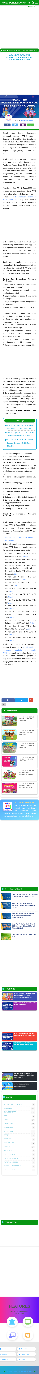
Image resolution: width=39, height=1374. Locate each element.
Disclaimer (5, 1359)
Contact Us (24, 1349)
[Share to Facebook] (8, 700)
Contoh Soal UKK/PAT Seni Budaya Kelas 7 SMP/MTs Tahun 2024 (26, 772)
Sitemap (4, 1354)
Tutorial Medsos (11, 1162)
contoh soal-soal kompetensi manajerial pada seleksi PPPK (19, 650)
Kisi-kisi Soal (9, 1123)
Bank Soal (8, 1108)
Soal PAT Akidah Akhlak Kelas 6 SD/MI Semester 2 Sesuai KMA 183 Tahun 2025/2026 (20, 443)
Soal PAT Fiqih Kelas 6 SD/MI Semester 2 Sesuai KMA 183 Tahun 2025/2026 (23, 905)
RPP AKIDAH (8, 1131)
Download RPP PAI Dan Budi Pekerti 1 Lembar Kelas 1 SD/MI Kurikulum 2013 (24, 1075)
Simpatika (8, 1150)
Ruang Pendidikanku (26, 1371)
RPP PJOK (7, 1139)
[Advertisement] (19, 28)
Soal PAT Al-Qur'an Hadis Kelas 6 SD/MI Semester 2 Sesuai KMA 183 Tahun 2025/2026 (23, 926)
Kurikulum (8, 1127)
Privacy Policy (25, 1354)
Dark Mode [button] (32, 6)
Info (5, 1116)
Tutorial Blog (10, 1154)
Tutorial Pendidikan (12, 1166)
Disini (25, 556)
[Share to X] (21, 700)
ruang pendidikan (24, 803)
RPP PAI (7, 1135)
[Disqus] (19, 850)
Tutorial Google (11, 1158)
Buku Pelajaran (10, 1112)
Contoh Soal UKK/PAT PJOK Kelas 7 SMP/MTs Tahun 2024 (26, 745)
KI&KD (6, 1119)
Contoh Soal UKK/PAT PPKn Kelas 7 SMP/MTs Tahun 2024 (26, 719)
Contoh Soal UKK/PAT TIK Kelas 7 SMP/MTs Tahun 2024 (26, 759)
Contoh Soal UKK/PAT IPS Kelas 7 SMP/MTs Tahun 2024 (26, 732)
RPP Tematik (9, 1143)
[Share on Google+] (31, 700)
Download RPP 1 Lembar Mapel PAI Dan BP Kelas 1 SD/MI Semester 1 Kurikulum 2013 (24, 995)
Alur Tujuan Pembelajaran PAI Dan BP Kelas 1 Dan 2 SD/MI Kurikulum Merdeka (24, 1084)
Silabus (7, 1147)
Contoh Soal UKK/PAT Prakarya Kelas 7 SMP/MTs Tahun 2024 (26, 785)
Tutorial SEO (9, 1170)
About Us (4, 1349)
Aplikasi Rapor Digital (13, 1104)
